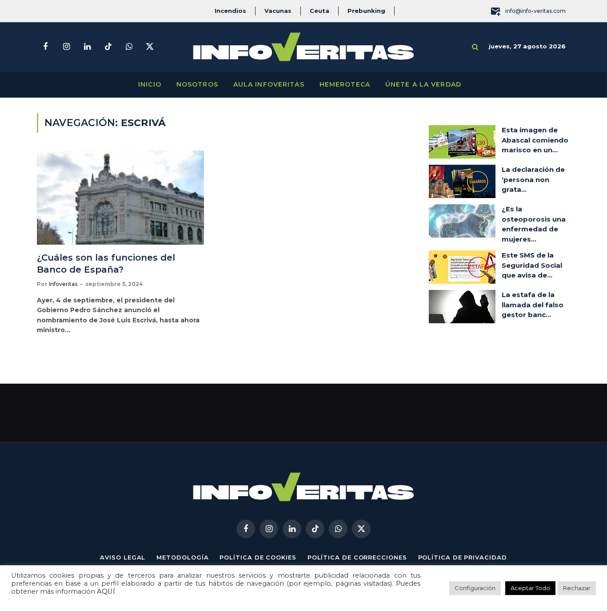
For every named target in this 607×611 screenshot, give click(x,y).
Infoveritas (63, 284)
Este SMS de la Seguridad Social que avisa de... (532, 265)
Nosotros (197, 84)
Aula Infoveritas (268, 84)
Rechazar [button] (577, 587)
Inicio (149, 84)
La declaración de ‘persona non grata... (533, 179)
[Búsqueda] (475, 47)
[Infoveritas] (303, 47)
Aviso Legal (122, 557)
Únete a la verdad (423, 84)
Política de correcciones (357, 557)
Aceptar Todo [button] (530, 587)
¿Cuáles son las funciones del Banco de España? (106, 263)
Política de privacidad (462, 557)
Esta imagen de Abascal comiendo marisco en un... (535, 140)
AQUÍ (106, 591)
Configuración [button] (475, 587)
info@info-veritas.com (535, 11)
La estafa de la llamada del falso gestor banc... (532, 304)
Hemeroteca (344, 84)
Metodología (182, 557)
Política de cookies (258, 557)
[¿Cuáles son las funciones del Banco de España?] (120, 198)
